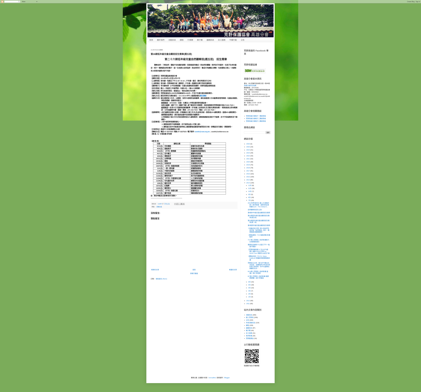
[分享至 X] (179, 204)
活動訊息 (172, 40)
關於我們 (160, 40)
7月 (249, 200)
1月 (249, 297)
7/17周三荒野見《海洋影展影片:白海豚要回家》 (259, 241)
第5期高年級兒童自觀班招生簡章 (259, 225)
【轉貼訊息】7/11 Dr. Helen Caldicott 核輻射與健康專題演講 (259, 258)
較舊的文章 (233, 270)
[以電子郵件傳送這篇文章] (175, 204)
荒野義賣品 (250, 338)
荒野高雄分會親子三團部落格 (256, 121)
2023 (248, 153)
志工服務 (221, 40)
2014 (248, 180)
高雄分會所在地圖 (250, 85)
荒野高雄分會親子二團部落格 (256, 118)
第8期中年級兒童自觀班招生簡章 (259, 212)
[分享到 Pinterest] (184, 204)
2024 (248, 150)
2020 (248, 162)
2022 (248, 156)
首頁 (151, 40)
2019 (248, 165)
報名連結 (203, 96)
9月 (249, 194)
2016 (248, 174)
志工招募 (249, 333)
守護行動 (233, 40)
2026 (248, 144)
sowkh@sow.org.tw (202, 132)
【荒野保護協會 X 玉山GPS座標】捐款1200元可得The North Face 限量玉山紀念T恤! (259, 251)
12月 (250, 185)
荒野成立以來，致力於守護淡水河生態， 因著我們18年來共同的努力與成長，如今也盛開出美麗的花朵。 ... (259, 265)
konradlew (212, 378)
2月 (249, 294)
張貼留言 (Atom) (161, 279)
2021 (248, 159)
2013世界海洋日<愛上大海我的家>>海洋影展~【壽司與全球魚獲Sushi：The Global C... (258, 205)
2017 (248, 171)
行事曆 (190, 40)
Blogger (227, 378)
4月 (249, 288)
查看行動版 (194, 273)
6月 (249, 282)
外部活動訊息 (250, 323)
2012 (248, 300)
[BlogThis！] (177, 204)
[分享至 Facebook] (181, 204)
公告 (242, 40)
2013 (248, 183)
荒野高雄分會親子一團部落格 (256, 116)
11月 (250, 188)
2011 (248, 303)
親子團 (200, 40)
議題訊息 (210, 40)
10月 (250, 191)
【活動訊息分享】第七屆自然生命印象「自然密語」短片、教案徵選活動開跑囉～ (258, 230)
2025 (248, 147)
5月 (249, 285)
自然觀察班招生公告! (255, 210)
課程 (182, 40)
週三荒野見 (250, 317)
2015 (248, 177)
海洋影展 (249, 336)
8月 (249, 197)
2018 (248, 168)
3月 (249, 291)
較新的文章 (155, 270)
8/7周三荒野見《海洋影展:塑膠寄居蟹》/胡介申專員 (258, 277)
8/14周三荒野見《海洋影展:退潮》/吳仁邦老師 (258, 272)
